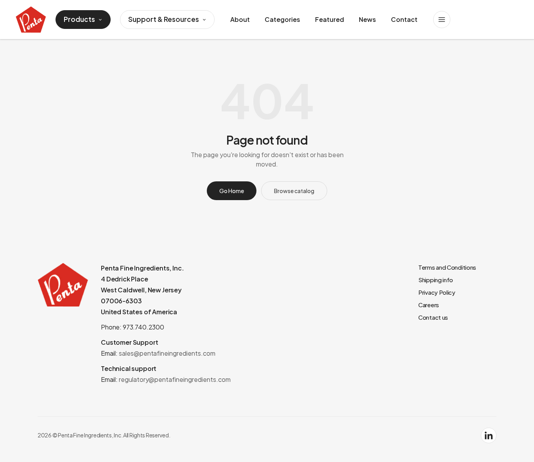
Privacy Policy (436, 292)
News (367, 19)
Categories (282, 19)
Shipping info (435, 279)
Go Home (231, 190)
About (240, 19)
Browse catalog (294, 190)
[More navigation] (441, 19)
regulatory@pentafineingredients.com (175, 379)
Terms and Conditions (447, 267)
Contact (404, 19)
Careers (428, 304)
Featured (329, 19)
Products (79, 19)
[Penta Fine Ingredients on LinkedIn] (488, 435)
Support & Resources (163, 19)
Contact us (433, 317)
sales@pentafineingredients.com (167, 353)
